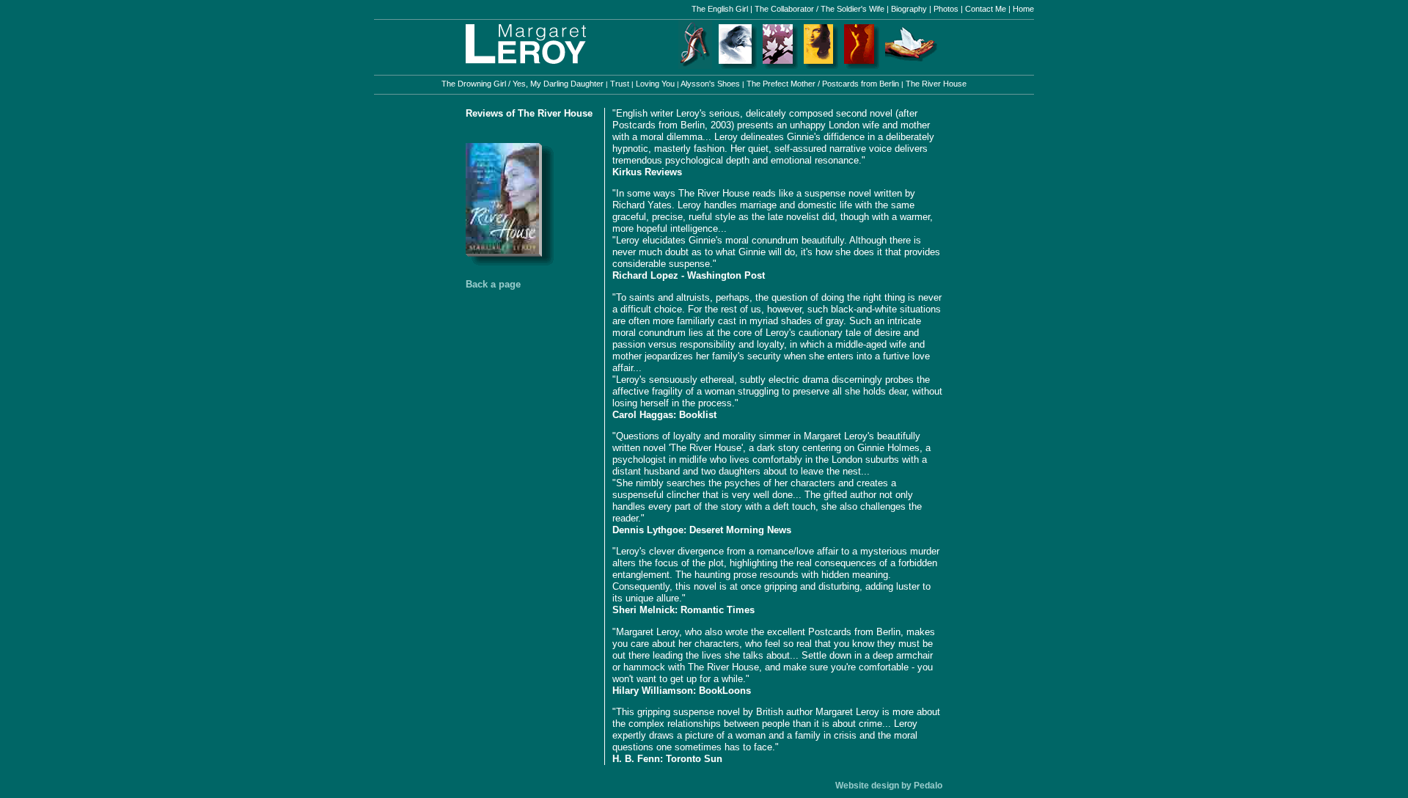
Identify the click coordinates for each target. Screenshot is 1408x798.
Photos (946, 8)
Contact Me (985, 8)
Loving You (655, 83)
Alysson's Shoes (710, 83)
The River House (935, 83)
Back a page (493, 284)
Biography (909, 8)
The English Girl (721, 8)
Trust (619, 83)
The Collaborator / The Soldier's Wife (819, 8)
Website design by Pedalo (888, 785)
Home (1022, 8)
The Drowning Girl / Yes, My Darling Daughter (523, 83)
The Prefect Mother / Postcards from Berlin (822, 83)
